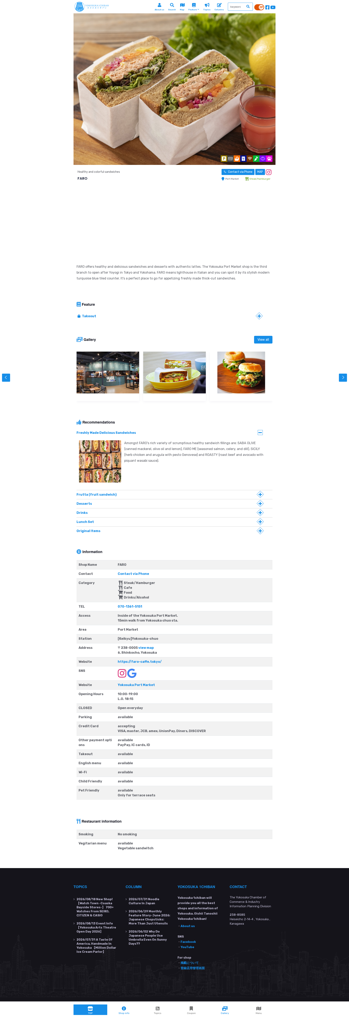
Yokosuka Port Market (136, 685)
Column (134, 886)
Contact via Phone (239, 172)
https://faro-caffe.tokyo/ (140, 662)
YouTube (187, 947)
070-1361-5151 (130, 606)
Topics (80, 886)
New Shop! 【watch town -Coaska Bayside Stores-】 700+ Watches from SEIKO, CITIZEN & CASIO (95, 907)
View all (263, 339)
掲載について (190, 963)
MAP (260, 172)
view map (146, 648)
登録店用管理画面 (193, 968)
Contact (238, 886)
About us (188, 926)
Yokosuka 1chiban (196, 886)
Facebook (188, 942)
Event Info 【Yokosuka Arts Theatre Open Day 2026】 (96, 927)
